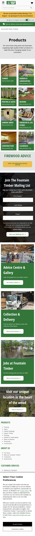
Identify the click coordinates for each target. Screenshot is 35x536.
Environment (8, 459)
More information (13, 331)
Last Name (18, 205)
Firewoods (7, 441)
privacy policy (17, 229)
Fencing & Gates (8, 101)
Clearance (23, 146)
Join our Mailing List (16, 234)
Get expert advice (13, 282)
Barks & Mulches (9, 439)
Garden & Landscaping (24, 79)
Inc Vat (32, 20)
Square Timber (8, 433)
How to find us (17, 410)
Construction (8, 146)
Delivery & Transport (10, 470)
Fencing (6, 427)
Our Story (7, 453)
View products (8, 81)
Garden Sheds (7, 122)
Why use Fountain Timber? (12, 455)
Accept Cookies (17, 524)
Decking (22, 101)
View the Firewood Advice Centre (17, 164)
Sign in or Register (14, 20)
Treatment (7, 457)
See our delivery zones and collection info (18, 24)
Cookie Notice (24, 491)
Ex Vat (23, 20)
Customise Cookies (17, 529)
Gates (6, 429)
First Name (18, 196)
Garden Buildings (9, 431)
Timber (5, 78)
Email (18, 214)
